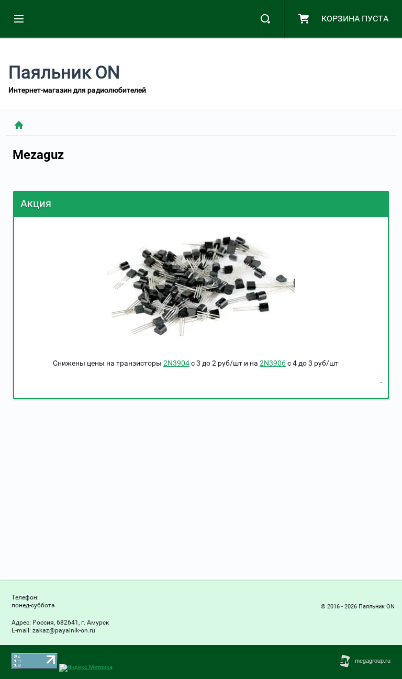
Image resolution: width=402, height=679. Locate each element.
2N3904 (176, 363)
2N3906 (273, 363)
